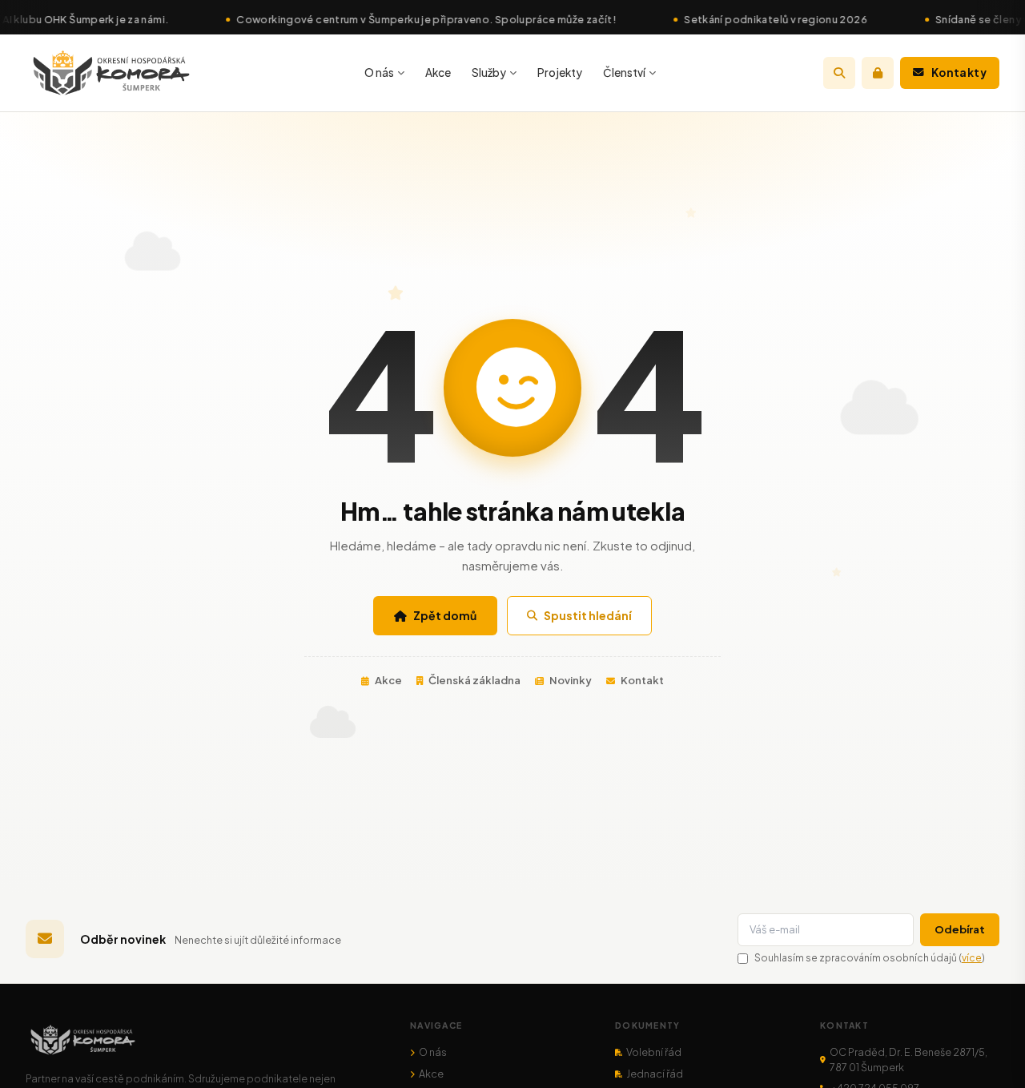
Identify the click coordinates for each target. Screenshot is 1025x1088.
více (972, 958)
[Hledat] (839, 73)
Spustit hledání (588, 615)
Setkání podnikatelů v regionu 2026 (743, 19)
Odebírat (960, 929)
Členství (624, 72)
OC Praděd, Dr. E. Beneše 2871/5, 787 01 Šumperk (908, 1060)
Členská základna (474, 680)
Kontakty (959, 72)
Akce (438, 72)
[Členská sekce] (878, 73)
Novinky (570, 680)
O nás (379, 72)
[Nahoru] (990, 1053)
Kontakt (642, 680)
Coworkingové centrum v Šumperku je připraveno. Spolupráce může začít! (394, 19)
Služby (489, 72)
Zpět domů (444, 615)
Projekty (559, 72)
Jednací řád (654, 1073)
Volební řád (653, 1052)
